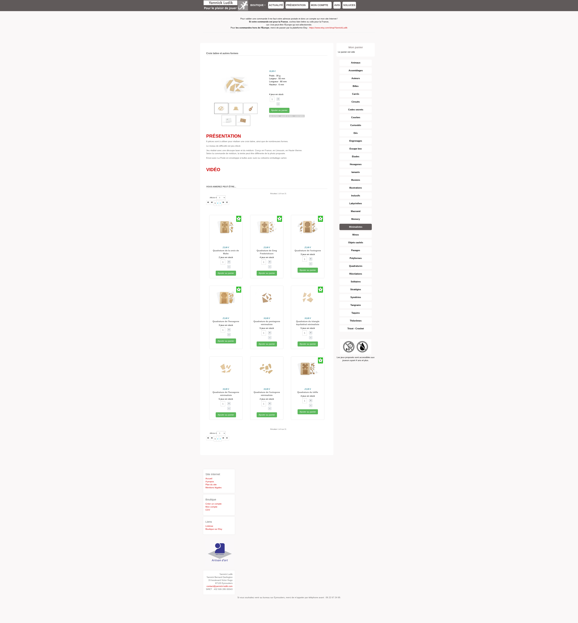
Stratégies (355, 289)
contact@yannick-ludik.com (220, 586)
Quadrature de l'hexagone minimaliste (226, 393)
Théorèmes (356, 320)
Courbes (355, 117)
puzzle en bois (287, 116)
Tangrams (355, 305)
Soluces (349, 5)
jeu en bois (274, 116)
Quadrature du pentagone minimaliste (266, 323)
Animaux (355, 62)
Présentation (296, 5)
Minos (355, 234)
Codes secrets (355, 109)
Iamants (355, 172)
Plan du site (211, 484)
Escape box (356, 148)
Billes (356, 86)
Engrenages (355, 141)
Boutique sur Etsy (213, 529)
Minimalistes (355, 227)
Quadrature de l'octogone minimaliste (267, 393)
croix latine (299, 116)
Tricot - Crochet (355, 328)
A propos (209, 481)
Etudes (355, 156)
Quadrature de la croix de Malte (226, 252)
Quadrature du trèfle (307, 392)
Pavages (355, 250)
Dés (356, 133)
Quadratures (355, 266)
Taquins (355, 313)
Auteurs (355, 78)
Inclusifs (355, 195)
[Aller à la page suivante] (223, 202)
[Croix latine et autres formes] (236, 84)
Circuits (355, 101)
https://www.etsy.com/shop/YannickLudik (328, 27)
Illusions (355, 180)
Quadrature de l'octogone (308, 250)
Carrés (355, 94)
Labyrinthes (355, 203)
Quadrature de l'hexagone (226, 321)
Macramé (355, 211)
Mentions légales (213, 487)
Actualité (276, 5)
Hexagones (356, 164)
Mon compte (320, 5)
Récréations (355, 273)
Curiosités (355, 125)
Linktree (209, 526)
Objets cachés (355, 242)
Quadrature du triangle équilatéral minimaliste (307, 323)
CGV (207, 510)
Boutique (257, 5)
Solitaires (356, 281)
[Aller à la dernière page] (227, 202)
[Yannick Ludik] (225, 4)
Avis (337, 5)
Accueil (208, 478)
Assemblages (356, 70)
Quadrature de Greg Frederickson (267, 252)
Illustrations (355, 187)
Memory (355, 219)
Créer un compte (213, 504)
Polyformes (356, 258)
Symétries (355, 297)
